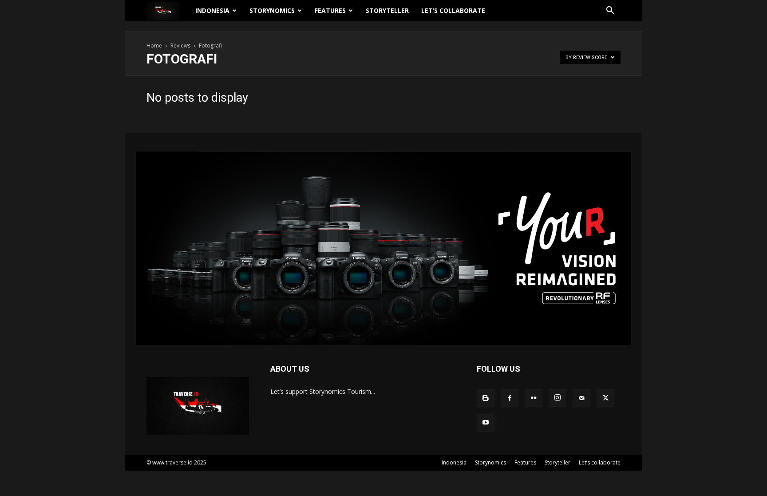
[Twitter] (605, 398)
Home (154, 45)
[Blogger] (485, 398)
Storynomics (272, 10)
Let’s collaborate (453, 10)
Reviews (180, 45)
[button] (610, 11)
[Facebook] (509, 398)
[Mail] (581, 398)
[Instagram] (557, 398)
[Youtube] (485, 423)
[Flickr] (533, 398)
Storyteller (387, 10)
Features (330, 10)
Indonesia (212, 10)
